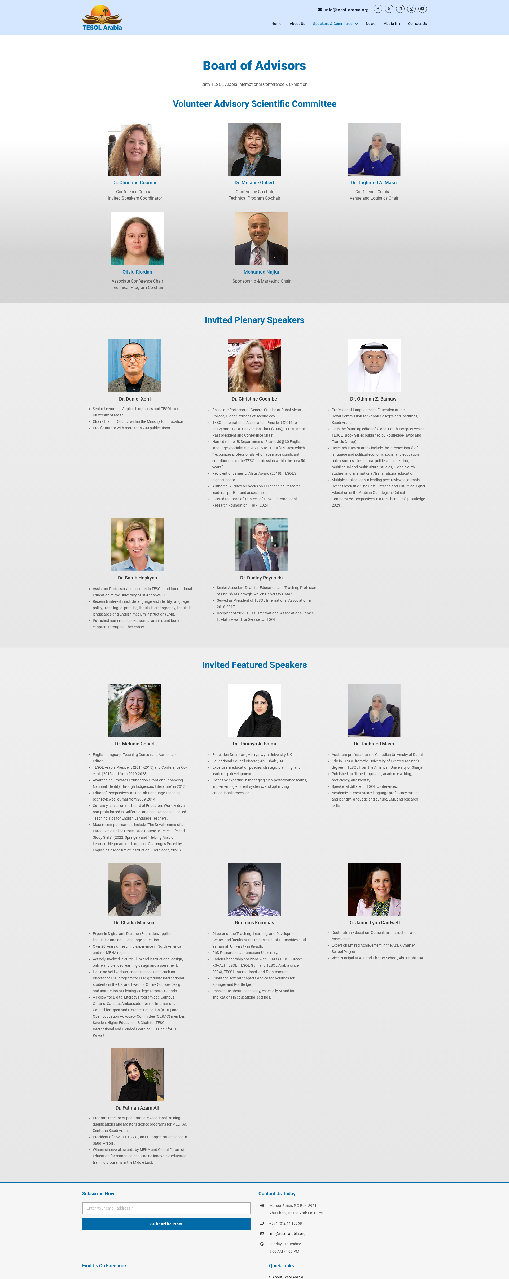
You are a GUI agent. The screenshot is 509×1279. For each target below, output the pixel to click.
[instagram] (411, 9)
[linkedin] (400, 9)
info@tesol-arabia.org (287, 1234)
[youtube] (422, 9)
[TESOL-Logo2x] (102, 5)
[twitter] (389, 9)
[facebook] (378, 9)
